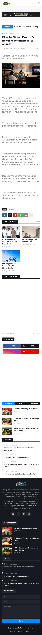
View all (37, 222)
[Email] (25, 215)
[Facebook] (4, 215)
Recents (21, 403)
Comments (33, 403)
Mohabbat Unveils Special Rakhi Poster (20, 474)
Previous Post (9, 333)
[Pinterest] (15, 215)
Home (4, 33)
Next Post (34, 333)
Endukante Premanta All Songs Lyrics (26, 27)
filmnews (11, 33)
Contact (28, 631)
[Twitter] (10, 215)
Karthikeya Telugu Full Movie (25, 409)
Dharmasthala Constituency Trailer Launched (10, 242)
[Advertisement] (21, 378)
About (20, 631)
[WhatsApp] (20, 215)
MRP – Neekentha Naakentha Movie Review (26, 430)
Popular (8, 403)
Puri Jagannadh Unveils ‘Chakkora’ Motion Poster (9, 266)
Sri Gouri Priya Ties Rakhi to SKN (29, 241)
